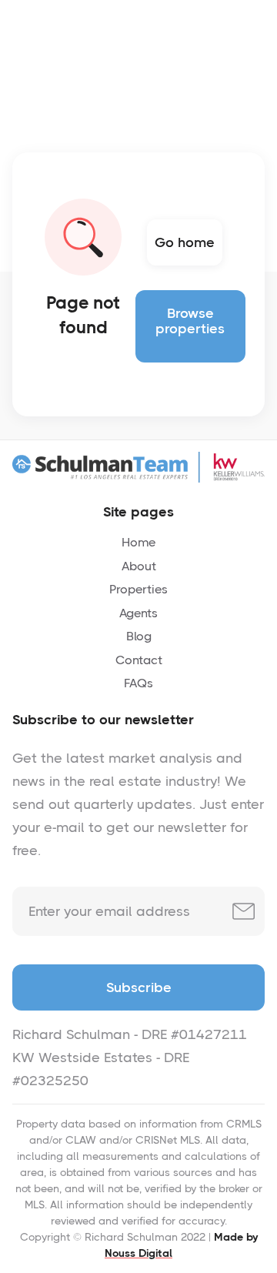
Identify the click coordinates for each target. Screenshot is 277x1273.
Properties (138, 589)
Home (138, 542)
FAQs (138, 683)
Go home (185, 242)
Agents (138, 613)
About (139, 566)
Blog (139, 636)
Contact (138, 660)
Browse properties (190, 321)
